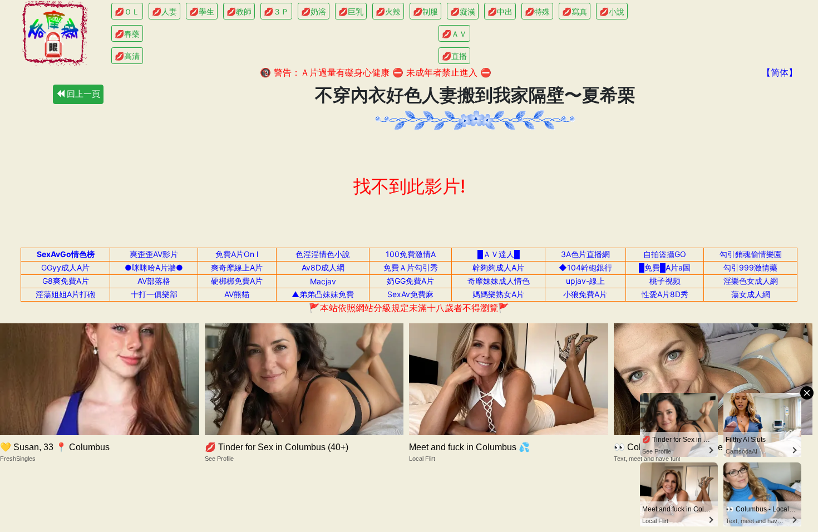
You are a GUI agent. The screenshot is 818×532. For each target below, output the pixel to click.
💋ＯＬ (127, 11)
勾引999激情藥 (750, 267)
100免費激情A (411, 254)
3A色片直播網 (585, 254)
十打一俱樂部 (154, 294)
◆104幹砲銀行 (585, 267)
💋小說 (611, 11)
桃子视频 (665, 280)
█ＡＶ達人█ (498, 254)
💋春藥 (127, 33)
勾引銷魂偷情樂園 (751, 254)
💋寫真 (574, 11)
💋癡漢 (462, 11)
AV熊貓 (236, 294)
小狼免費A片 (585, 294)
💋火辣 (388, 11)
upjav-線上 (585, 280)
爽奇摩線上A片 (237, 267)
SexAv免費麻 (410, 294)
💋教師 (239, 11)
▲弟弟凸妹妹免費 (323, 294)
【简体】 (779, 72)
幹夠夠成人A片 (498, 267)
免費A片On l (236, 254)
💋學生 (201, 11)
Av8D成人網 (323, 267)
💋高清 (127, 56)
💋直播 (454, 56)
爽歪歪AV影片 (154, 254)
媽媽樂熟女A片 (498, 294)
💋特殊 (537, 11)
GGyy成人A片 (65, 267)
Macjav (323, 281)
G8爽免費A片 (65, 280)
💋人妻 (164, 11)
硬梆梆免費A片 (237, 280)
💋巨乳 (350, 11)
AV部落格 (153, 280)
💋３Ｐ (276, 11)
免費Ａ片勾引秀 (410, 267)
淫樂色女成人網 (750, 280)
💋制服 (425, 11)
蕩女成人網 (750, 294)
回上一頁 (82, 93)
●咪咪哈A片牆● (154, 267)
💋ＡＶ (454, 33)
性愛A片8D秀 (665, 294)
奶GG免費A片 (410, 280)
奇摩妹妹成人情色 (498, 280)
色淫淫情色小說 (322, 254)
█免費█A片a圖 (665, 267)
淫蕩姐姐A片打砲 (65, 294)
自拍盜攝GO (664, 254)
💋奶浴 (313, 11)
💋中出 (500, 11)
